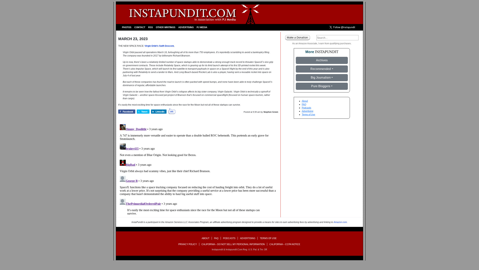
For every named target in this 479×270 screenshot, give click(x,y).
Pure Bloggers (320, 86)
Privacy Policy (187, 244)
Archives (322, 60)
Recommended (320, 68)
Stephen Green (270, 112)
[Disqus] (198, 169)
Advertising (186, 27)
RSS (150, 27)
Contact (139, 27)
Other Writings (165, 27)
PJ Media (202, 27)
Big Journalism (321, 77)
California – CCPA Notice (284, 244)
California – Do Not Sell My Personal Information (233, 244)
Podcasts (306, 107)
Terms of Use (308, 114)
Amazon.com (340, 222)
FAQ (304, 104)
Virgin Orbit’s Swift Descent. (159, 46)
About (305, 101)
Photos (126, 27)
